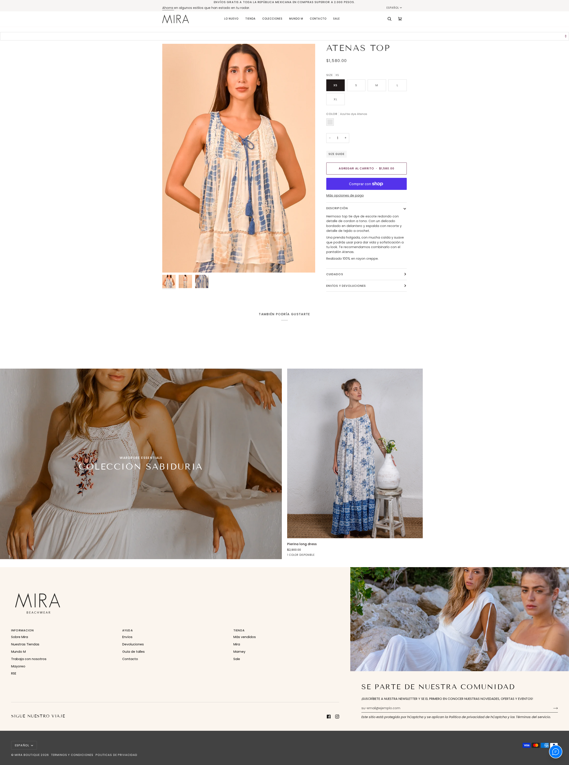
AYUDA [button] (127, 630)
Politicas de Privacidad (116, 755)
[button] (250, 19)
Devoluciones (133, 644)
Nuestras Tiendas (25, 644)
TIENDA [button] (239, 630)
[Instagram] (337, 717)
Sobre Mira (19, 637)
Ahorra (168, 8)
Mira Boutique (27, 755)
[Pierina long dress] (355, 453)
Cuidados (334, 274)
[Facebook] (329, 717)
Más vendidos (244, 637)
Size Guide (337, 154)
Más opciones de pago (345, 195)
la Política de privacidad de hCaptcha (476, 717)
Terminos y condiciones (72, 755)
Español (393, 8)
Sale (236, 659)
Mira (236, 644)
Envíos (127, 637)
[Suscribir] (552, 708)
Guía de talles (133, 651)
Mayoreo (18, 666)
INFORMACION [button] (22, 630)
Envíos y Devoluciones (346, 286)
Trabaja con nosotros (28, 659)
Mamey (239, 651)
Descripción (337, 208)
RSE (13, 673)
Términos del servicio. (533, 717)
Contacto (130, 659)
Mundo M (18, 651)
